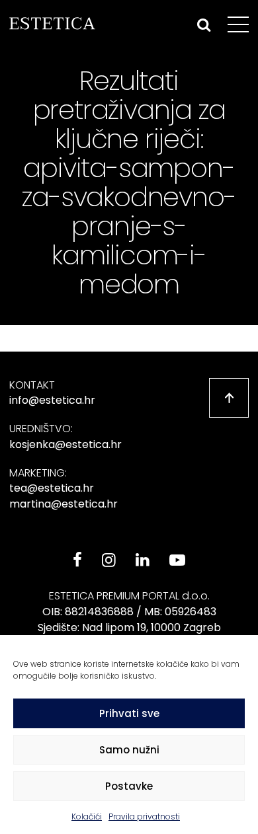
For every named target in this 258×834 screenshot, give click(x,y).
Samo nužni (129, 750)
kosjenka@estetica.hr (65, 444)
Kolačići (86, 816)
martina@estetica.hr (63, 504)
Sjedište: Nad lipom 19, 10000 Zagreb (129, 627)
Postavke (129, 786)
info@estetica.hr (52, 400)
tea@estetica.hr (51, 488)
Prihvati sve (129, 713)
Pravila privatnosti (144, 816)
